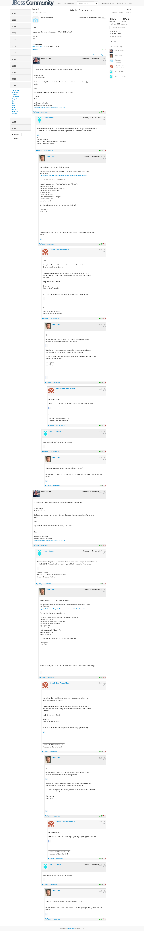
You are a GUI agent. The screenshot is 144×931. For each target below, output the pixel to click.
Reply (36, 49)
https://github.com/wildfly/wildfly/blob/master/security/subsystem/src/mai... (64, 175)
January (14, 113)
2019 (14, 59)
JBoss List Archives (65, 3)
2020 (14, 52)
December (15, 90)
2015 (14, 85)
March (14, 109)
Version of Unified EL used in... (122, 12)
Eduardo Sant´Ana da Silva (59, 250)
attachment (45, 112)
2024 (14, 26)
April (13, 107)
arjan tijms (50, 156)
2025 (14, 20)
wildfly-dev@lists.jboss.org (118, 24)
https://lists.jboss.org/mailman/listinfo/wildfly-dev (49, 107)
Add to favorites (117, 36)
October (14, 95)
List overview (16, 134)
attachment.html (37, 46)
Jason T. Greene (55, 431)
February (15, 111)
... (38, 135)
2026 (14, 13)
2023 (14, 33)
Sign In (120, 3)
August (14, 99)
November (15, 92)
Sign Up (129, 3)
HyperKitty (71, 928)
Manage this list (108, 3)
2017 (14, 72)
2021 (14, 46)
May (13, 105)
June (13, 103)
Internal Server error (39, 12)
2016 (14, 79)
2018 (14, 66)
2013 (14, 128)
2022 (14, 39)
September (15, 97)
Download (16, 138)
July (13, 101)
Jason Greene (49, 118)
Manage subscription (118, 27)
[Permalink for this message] (105, 19)
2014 (14, 122)
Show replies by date (99, 55)
